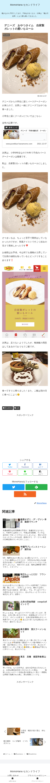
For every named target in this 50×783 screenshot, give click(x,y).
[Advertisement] (25, 435)
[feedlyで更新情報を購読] (36, 487)
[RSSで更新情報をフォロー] (25, 494)
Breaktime (8, 408)
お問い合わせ (13, 775)
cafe (17, 408)
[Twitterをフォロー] (14, 487)
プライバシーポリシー (37, 775)
